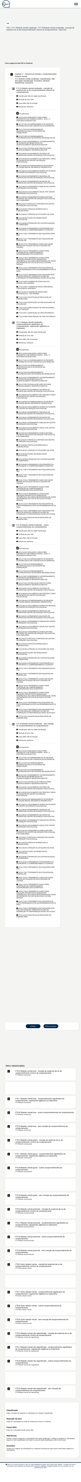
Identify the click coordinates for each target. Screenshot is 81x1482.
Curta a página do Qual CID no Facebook (19, 63)
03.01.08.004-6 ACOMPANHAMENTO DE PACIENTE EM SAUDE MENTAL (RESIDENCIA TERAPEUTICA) (34, 166)
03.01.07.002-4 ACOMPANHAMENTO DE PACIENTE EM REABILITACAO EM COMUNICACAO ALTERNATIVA (35, 125)
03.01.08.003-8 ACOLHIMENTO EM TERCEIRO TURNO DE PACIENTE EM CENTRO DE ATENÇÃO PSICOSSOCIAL (36, 160)
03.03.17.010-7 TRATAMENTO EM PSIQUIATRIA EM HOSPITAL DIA (34, 239)
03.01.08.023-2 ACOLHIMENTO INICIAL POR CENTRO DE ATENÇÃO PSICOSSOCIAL (35, 192)
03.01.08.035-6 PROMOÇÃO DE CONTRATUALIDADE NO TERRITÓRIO (35, 224)
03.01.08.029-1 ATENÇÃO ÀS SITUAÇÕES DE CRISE (36, 214)
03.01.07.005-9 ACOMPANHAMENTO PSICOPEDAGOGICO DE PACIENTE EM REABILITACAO (35, 137)
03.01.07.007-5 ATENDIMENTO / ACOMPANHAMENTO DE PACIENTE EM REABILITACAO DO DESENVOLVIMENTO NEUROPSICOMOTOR (35, 143)
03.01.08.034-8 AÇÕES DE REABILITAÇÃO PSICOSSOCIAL (31, 218)
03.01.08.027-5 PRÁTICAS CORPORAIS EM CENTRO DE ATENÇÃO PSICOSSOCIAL (35, 204)
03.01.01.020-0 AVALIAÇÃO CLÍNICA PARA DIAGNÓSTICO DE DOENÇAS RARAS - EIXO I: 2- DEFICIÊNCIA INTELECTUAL (33, 119)
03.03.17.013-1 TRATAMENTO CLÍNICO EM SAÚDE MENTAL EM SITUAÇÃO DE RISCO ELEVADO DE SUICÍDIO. (34, 245)
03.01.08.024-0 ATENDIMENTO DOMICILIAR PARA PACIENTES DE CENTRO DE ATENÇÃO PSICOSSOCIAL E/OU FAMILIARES (35, 198)
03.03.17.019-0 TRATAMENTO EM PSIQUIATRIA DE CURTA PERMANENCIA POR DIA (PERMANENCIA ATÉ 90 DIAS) (36, 269)
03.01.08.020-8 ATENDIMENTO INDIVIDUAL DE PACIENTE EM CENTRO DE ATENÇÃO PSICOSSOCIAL (35, 177)
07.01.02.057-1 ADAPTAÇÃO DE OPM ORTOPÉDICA (36, 313)
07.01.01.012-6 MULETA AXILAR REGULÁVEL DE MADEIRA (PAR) (33, 518)
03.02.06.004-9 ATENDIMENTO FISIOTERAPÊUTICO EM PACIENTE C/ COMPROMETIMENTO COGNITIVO (35, 229)
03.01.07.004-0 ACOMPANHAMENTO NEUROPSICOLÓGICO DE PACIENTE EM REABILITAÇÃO (30, 131)
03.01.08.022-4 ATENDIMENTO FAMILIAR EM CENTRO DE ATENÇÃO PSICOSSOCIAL (35, 187)
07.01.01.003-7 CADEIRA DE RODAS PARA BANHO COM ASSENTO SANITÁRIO (34, 287)
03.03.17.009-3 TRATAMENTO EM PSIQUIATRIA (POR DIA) (35, 234)
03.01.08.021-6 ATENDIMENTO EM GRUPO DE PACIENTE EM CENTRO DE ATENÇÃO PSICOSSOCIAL (35, 182)
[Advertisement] (40, 47)
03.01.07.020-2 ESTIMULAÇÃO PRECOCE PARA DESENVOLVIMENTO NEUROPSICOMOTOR (33, 149)
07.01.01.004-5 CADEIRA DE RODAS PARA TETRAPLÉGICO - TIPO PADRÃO (31, 292)
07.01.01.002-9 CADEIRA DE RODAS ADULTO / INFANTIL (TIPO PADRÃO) (33, 282)
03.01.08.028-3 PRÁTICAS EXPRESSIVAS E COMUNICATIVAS (32, 446)
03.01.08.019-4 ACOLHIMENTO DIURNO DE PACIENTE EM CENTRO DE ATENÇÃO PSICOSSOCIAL (36, 171)
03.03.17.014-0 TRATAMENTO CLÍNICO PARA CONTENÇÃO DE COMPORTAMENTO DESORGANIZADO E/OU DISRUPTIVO (32, 252)
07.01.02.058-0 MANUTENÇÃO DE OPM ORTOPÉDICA (37, 316)
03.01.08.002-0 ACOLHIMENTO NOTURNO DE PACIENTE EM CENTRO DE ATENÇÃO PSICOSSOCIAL (35, 154)
